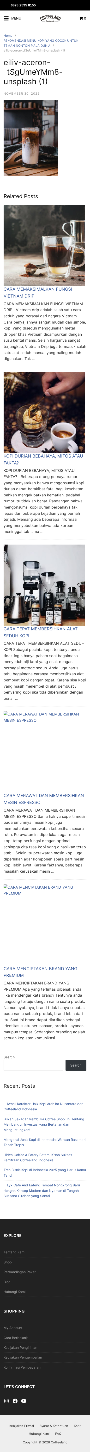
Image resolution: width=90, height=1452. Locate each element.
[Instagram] (6, 1401)
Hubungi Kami (14, 1292)
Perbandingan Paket (20, 1272)
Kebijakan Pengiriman (20, 1347)
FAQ (58, 1434)
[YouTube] (24, 1401)
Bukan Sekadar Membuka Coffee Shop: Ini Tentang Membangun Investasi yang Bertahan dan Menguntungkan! (44, 1124)
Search (9, 1057)
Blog (7, 1282)
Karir (77, 1426)
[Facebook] (15, 1401)
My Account (13, 1328)
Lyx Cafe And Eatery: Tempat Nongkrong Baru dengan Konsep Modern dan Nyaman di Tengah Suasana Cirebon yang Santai (42, 1190)
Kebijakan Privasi (21, 1426)
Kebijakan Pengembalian (23, 1357)
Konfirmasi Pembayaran (22, 1367)
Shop (8, 1262)
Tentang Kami (14, 1252)
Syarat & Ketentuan (54, 1426)
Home (8, 35)
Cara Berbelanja (16, 1338)
